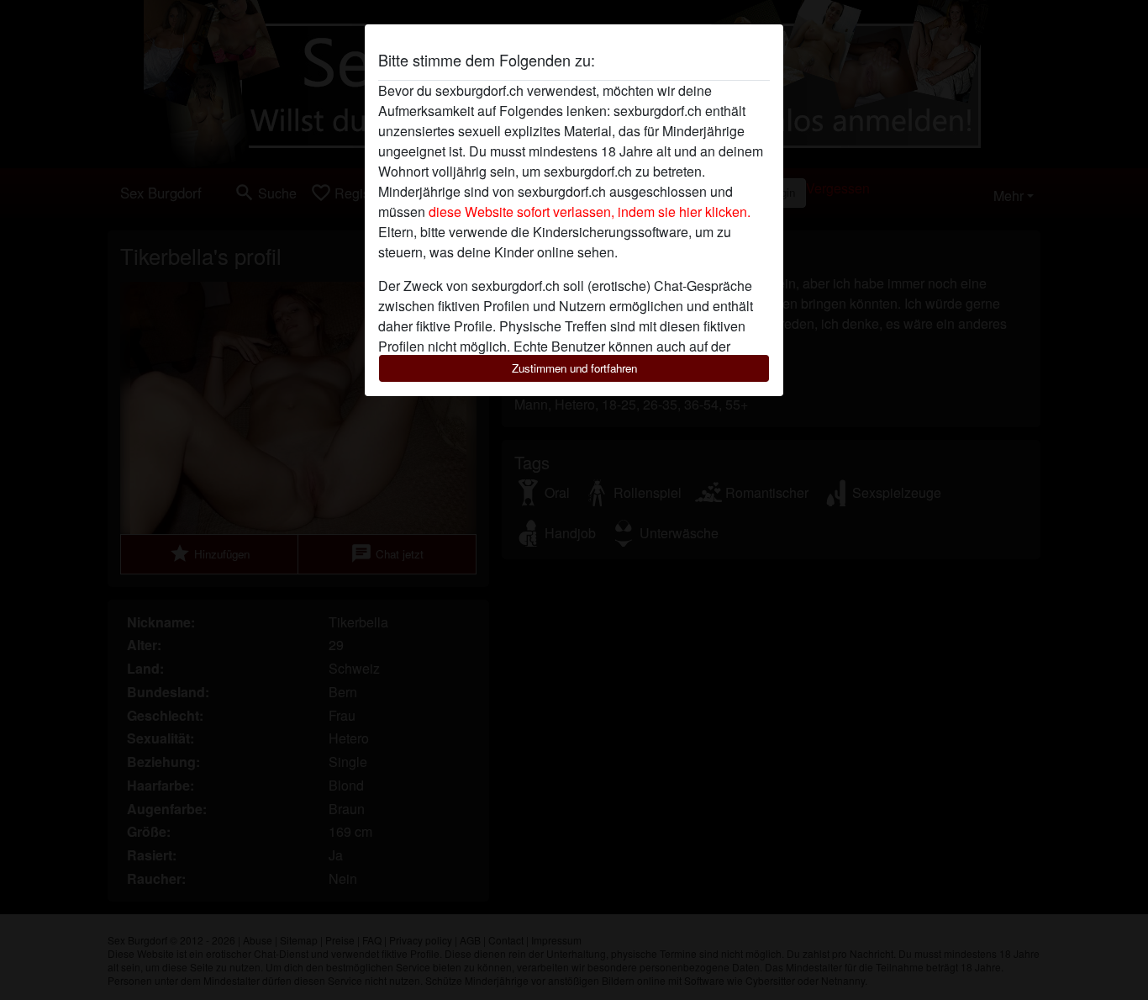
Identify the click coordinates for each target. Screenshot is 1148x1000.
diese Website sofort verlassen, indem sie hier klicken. (589, 211)
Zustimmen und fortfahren (574, 368)
